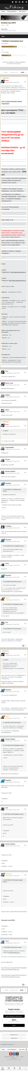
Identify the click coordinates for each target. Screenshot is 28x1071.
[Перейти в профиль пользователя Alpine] (2, 410)
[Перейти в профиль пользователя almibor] (2, 396)
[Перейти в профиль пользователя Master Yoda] (2, 384)
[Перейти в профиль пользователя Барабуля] (2, 484)
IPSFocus (13, 1056)
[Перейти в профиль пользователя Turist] (2, 599)
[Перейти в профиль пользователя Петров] (2, 460)
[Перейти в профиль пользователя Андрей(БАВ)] (2, 448)
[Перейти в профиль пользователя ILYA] (2, 623)
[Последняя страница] (26, 72)
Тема (21, 1056)
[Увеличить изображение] (13, 952)
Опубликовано (12, 82)
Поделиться (14, 1034)
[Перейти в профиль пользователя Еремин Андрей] (2, 472)
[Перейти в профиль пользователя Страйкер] (2, 527)
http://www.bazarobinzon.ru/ (17, 280)
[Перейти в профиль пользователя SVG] (2, 808)
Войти (14, 1025)
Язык (17, 1056)
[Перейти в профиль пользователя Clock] (2, 564)
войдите (11, 62)
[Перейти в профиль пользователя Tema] (2, 942)
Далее (22, 72)
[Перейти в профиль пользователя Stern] (2, 81)
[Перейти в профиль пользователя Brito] (2, 372)
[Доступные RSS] (26, 1049)
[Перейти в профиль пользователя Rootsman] (2, 874)
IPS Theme (7, 1056)
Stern (6, 29)
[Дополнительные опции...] (25, 82)
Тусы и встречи (12, 30)
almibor (7, 395)
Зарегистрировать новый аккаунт (14, 1016)
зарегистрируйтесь (21, 62)
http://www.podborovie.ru (18, 272)
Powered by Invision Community (14, 1059)
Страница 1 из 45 (14, 72)
